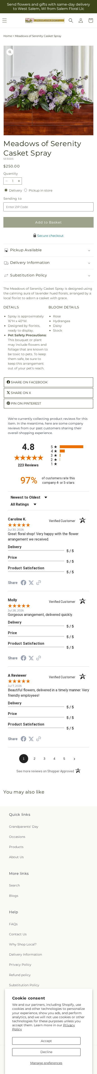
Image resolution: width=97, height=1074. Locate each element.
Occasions (17, 837)
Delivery (16, 190)
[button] (71, 20)
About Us (16, 857)
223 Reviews (33, 465)
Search (14, 885)
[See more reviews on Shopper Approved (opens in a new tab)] (38, 583)
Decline (46, 1052)
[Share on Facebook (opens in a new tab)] (23, 583)
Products (16, 847)
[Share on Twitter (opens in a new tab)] (31, 583)
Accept (46, 1041)
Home (7, 36)
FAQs (13, 924)
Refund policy (20, 975)
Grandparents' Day (23, 827)
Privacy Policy (20, 965)
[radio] (70, 446)
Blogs (13, 896)
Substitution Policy (24, 985)
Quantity (10, 174)
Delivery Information (25, 954)
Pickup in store (40, 190)
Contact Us (18, 934)
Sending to (19, 198)
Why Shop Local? (23, 944)
